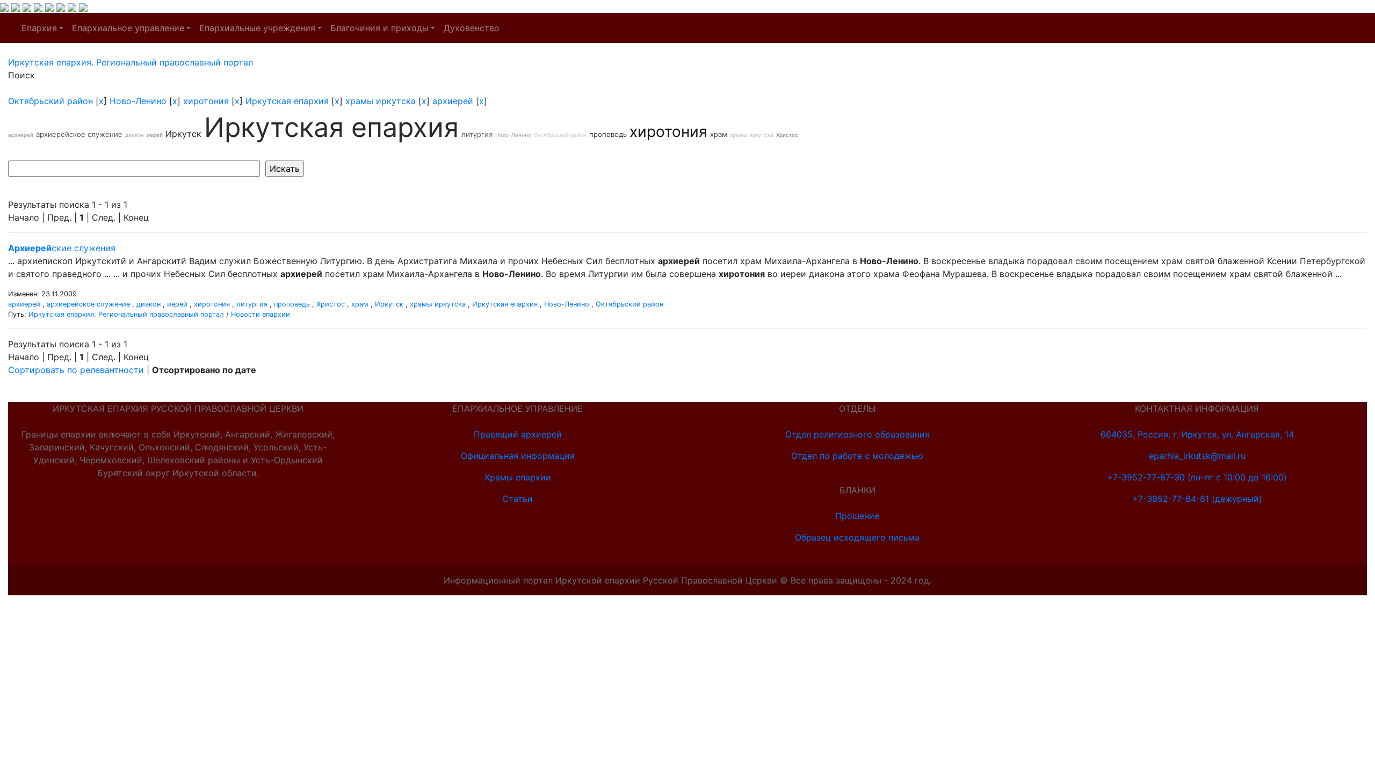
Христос (787, 135)
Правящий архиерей (518, 434)
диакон (134, 135)
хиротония (206, 101)
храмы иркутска (380, 101)
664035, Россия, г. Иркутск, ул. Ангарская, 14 (1197, 434)
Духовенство (472, 28)
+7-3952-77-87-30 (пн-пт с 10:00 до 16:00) (1197, 477)
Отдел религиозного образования (857, 434)
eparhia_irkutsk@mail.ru (1197, 455)
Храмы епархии (517, 477)
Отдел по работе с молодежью (857, 455)
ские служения (61, 248)
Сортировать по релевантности (76, 369)
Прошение (857, 516)
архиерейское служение (79, 134)
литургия (477, 134)
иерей (155, 135)
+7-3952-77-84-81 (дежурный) (1197, 498)
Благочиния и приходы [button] (379, 28)
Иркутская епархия (287, 101)
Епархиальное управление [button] (128, 28)
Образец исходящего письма (857, 537)
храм (718, 134)
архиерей (452, 101)
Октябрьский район (50, 101)
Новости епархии (260, 314)
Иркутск (183, 133)
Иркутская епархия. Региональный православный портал (126, 314)
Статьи (517, 498)
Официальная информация (518, 455)
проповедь (608, 134)
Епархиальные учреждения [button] (257, 28)
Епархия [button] (39, 28)
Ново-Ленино (138, 101)
